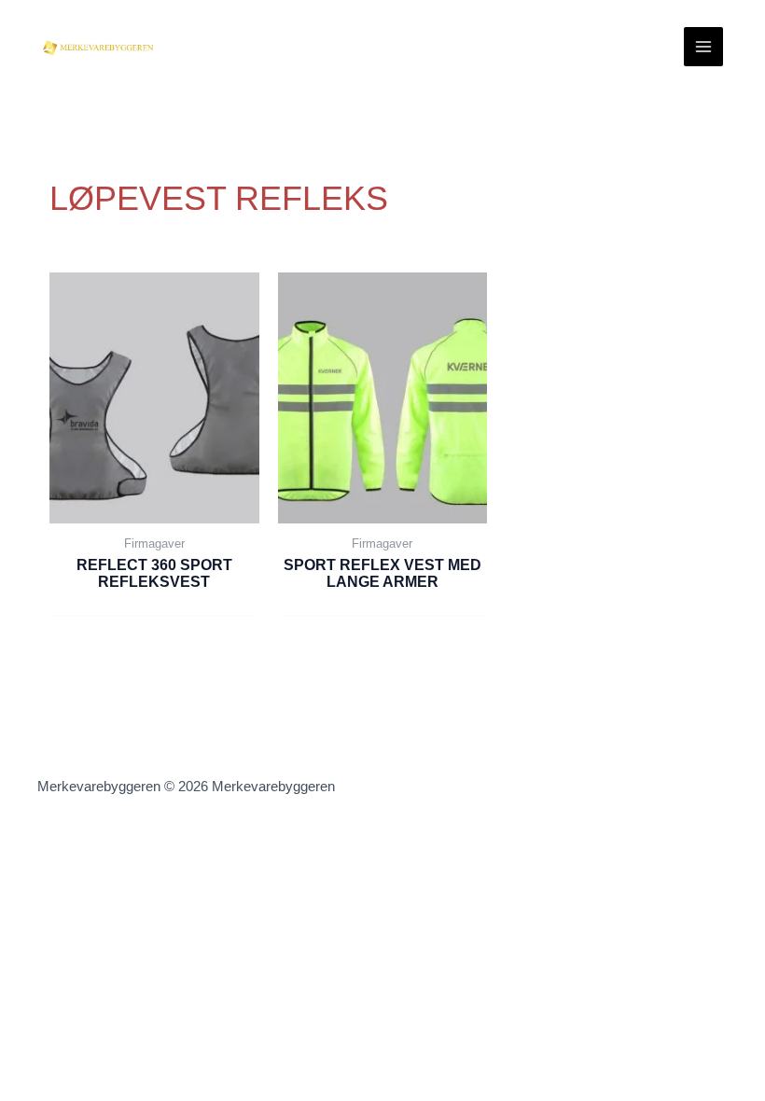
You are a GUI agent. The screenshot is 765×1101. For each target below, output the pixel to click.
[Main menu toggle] (703, 46)
